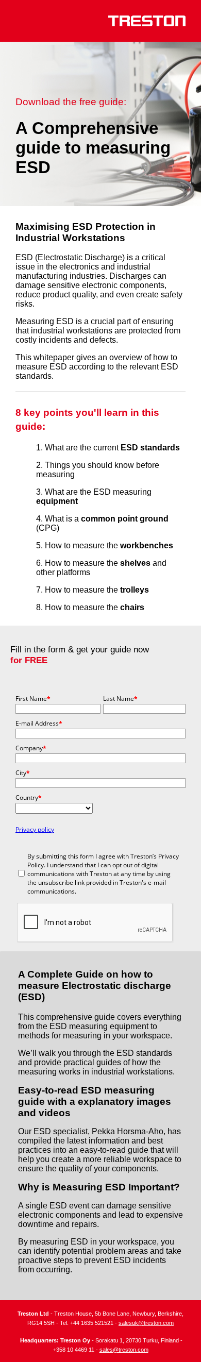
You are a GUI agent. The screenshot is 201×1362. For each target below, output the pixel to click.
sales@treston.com (123, 1350)
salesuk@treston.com (146, 1323)
